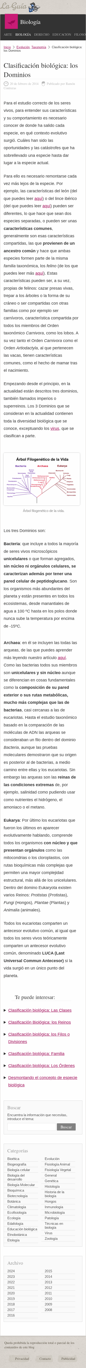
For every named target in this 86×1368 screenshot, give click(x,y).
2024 (11, 1271)
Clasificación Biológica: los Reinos (39, 1022)
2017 (11, 1310)
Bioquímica (15, 1190)
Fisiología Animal (57, 1164)
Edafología (15, 1223)
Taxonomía (38, 47)
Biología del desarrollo (16, 1177)
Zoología (51, 1238)
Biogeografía (16, 1164)
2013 (48, 1282)
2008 (48, 1310)
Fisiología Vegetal (58, 1170)
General (51, 1175)
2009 (48, 1304)
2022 (11, 1282)
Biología (23, 34)
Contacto (45, 1358)
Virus (49, 1233)
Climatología (16, 1207)
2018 (11, 1304)
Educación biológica (22, 1229)
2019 (11, 1299)
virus (54, 428)
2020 (11, 1293)
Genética (51, 1181)
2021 (11, 1288)
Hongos (50, 1201)
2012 (48, 1288)
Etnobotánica (17, 1235)
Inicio (7, 47)
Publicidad (68, 1358)
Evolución (23, 47)
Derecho (41, 34)
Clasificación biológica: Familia (36, 1053)
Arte (8, 34)
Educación (62, 34)
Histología (52, 1186)
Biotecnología (17, 1196)
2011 (48, 1293)
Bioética (13, 1159)
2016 (11, 1315)
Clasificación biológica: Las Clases (40, 1010)
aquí (38, 198)
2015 (48, 1271)
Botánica (13, 1201)
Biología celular (18, 1170)
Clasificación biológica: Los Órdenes (41, 1065)
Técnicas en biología (54, 1225)
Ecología (13, 1218)
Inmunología (54, 1207)
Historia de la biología (54, 1194)
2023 (11, 1277)
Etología (13, 1240)
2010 (48, 1299)
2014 (48, 1277)
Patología (52, 1218)
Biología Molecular (21, 1185)
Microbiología (55, 1212)
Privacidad (22, 1358)
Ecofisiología (16, 1212)
